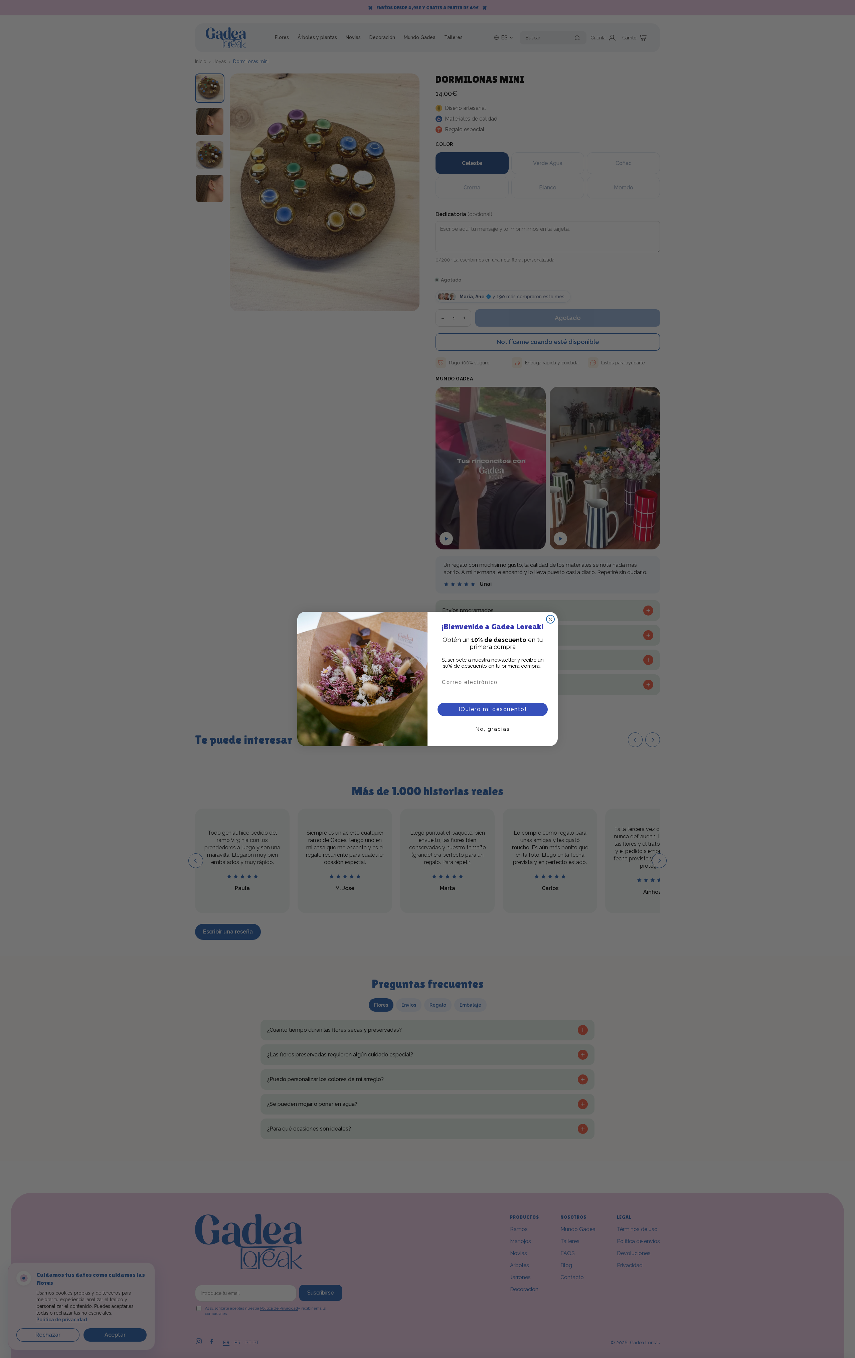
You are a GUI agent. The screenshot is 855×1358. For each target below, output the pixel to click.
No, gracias (493, 729)
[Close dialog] (550, 619)
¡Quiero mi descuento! (493, 709)
